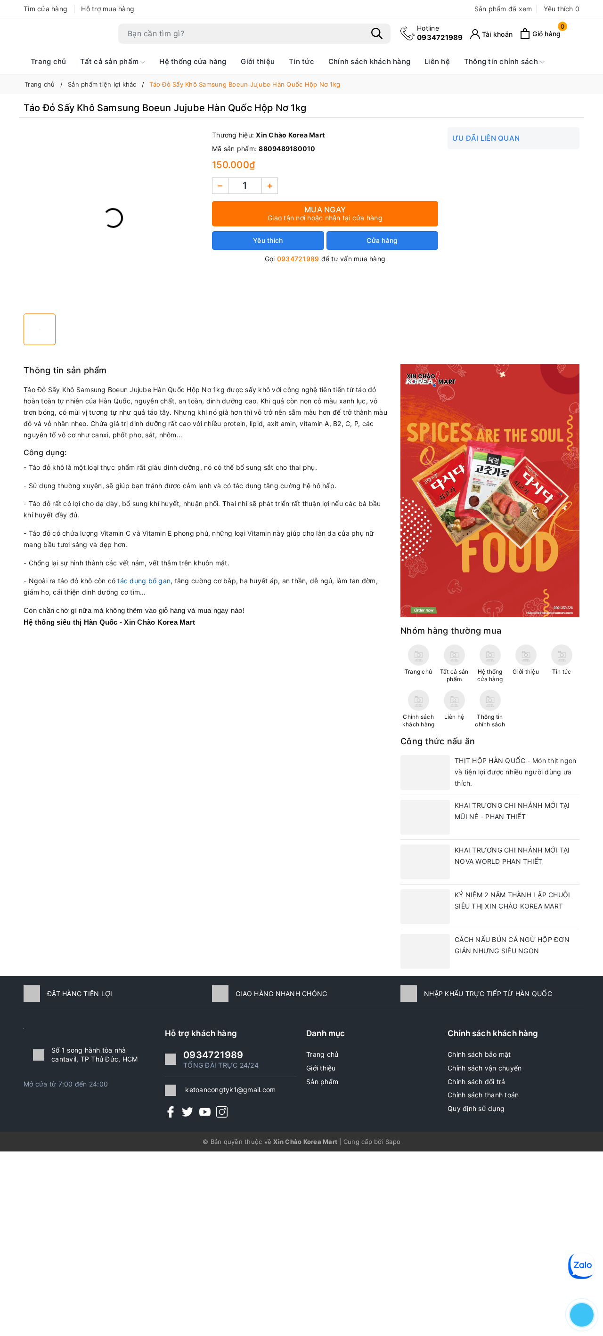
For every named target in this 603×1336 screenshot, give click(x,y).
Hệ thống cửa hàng (192, 61)
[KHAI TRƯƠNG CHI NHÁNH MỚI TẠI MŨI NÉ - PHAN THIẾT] (425, 817)
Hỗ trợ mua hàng (107, 9)
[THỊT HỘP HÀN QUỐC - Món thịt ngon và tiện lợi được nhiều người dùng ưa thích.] (425, 772)
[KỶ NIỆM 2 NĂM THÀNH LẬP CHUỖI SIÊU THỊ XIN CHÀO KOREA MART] (425, 906)
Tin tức (301, 61)
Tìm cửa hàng (45, 9)
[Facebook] (170, 1111)
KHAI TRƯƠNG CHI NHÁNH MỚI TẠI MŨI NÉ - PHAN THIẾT (512, 811)
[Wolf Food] (489, 490)
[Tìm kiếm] (377, 33)
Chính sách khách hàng (369, 61)
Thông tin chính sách (502, 61)
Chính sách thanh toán (483, 1095)
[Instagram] (222, 1111)
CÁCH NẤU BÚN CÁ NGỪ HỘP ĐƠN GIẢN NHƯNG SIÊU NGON (512, 945)
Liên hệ (437, 61)
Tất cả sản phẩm (110, 61)
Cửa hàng (382, 240)
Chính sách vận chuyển (485, 1068)
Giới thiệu (258, 61)
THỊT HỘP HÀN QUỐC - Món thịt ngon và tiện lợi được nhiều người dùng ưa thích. (515, 772)
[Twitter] (187, 1111)
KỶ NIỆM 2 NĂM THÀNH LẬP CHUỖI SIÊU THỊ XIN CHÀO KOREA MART (512, 900)
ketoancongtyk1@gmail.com (230, 1090)
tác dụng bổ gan (144, 581)
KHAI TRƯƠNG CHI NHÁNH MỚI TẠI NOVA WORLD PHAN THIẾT (512, 855)
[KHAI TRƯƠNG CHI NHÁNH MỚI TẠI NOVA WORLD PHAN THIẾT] (425, 862)
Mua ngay (325, 213)
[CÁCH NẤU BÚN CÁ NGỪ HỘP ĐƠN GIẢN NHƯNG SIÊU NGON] (425, 951)
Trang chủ (48, 61)
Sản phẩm (322, 1082)
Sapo (392, 1141)
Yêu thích (561, 9)
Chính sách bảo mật (479, 1054)
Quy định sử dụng (476, 1108)
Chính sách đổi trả (476, 1082)
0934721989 (440, 32)
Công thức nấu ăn (437, 741)
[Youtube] (205, 1111)
